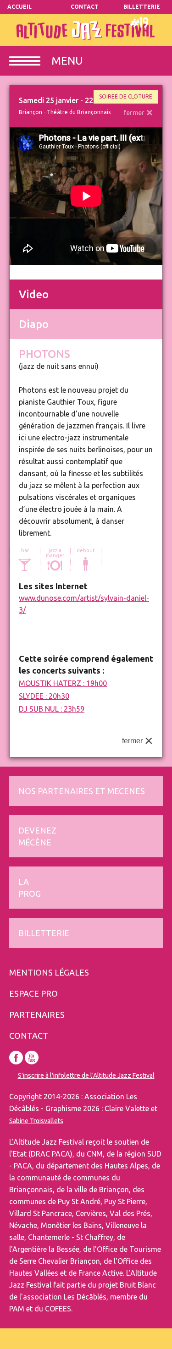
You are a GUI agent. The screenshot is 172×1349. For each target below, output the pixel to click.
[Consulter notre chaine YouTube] (32, 1057)
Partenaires (37, 1014)
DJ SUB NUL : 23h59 (51, 709)
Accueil (19, 7)
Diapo (34, 324)
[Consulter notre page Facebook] (16, 1057)
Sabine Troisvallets (36, 1120)
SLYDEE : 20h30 (44, 696)
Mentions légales (49, 972)
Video (34, 294)
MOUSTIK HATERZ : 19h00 (63, 683)
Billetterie (142, 7)
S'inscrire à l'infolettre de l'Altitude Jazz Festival (86, 1075)
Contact (85, 7)
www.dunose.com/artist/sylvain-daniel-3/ (84, 604)
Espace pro (33, 993)
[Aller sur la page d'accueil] (86, 30)
